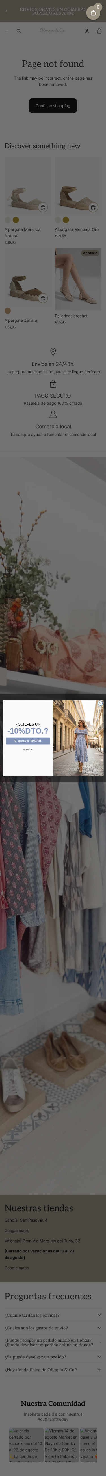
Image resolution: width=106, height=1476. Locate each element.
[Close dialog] (100, 703)
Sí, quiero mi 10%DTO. (28, 741)
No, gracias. (28, 749)
